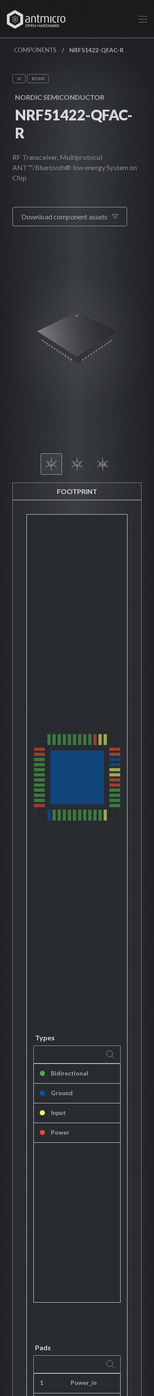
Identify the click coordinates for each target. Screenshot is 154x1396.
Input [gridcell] (58, 1112)
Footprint (77, 491)
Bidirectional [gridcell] (69, 1073)
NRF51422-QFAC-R (73, 123)
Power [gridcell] (60, 1132)
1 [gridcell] (41, 1382)
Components (35, 50)
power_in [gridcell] (84, 1382)
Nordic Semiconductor (59, 97)
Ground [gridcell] (62, 1092)
